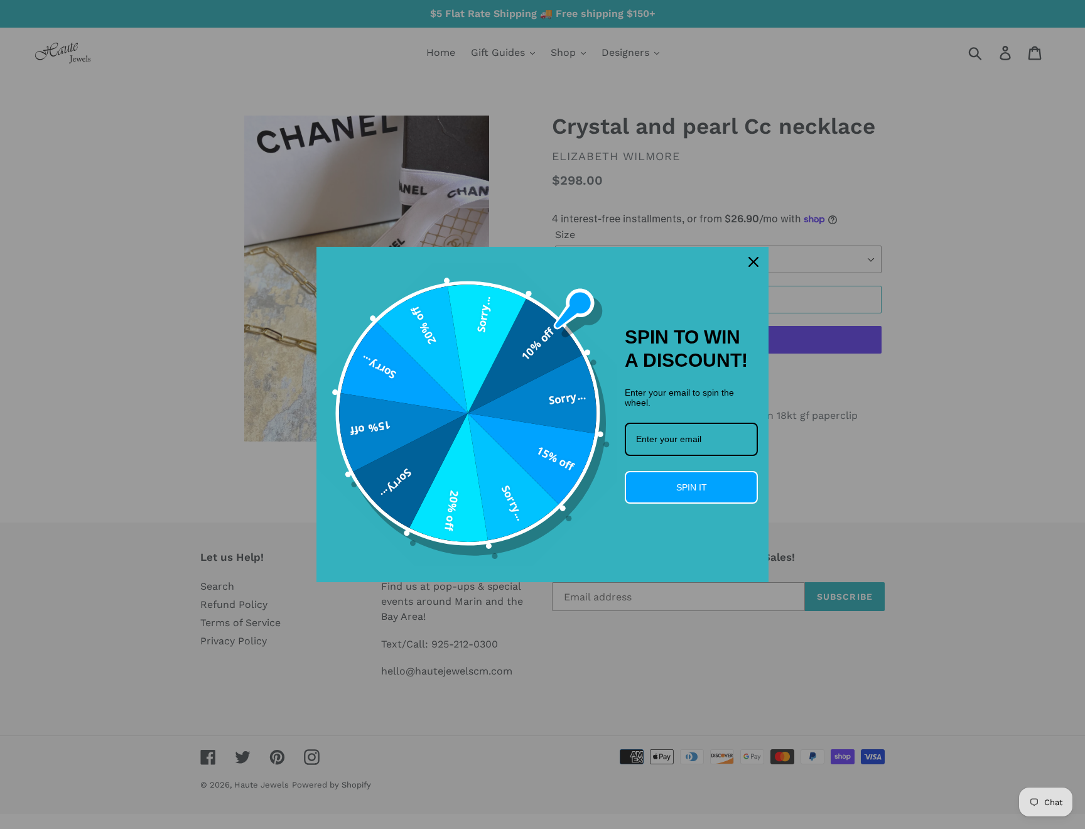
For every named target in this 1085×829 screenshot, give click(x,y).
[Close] (753, 262)
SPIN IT (691, 487)
